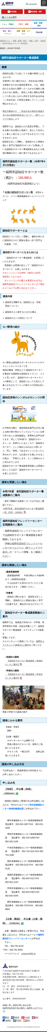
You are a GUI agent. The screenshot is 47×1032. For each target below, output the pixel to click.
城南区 (8, 1020)
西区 (28, 1020)
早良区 (19, 1020)
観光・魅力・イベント (8, 32)
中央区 (27, 1017)
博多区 (17, 1017)
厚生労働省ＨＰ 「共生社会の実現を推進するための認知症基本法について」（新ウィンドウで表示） (23, 115)
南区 (37, 1017)
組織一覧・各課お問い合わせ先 (17, 1005)
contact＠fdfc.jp (28, 954)
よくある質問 (10, 17)
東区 (7, 1017)
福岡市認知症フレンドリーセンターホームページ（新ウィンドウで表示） (22, 547)
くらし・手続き (8, 24)
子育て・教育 (23, 24)
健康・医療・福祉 (39, 24)
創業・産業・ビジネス (23, 32)
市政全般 (39, 32)
